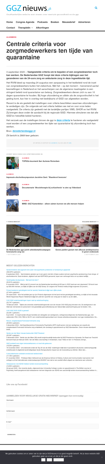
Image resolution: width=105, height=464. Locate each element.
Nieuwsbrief (68, 22)
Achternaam (10, 411)
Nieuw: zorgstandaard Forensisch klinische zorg (23, 321)
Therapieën (24, 27)
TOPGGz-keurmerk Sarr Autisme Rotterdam (41, 161)
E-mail (9, 422)
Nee (49, 460)
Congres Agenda (25, 22)
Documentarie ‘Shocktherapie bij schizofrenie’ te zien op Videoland (51, 187)
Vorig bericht (14, 221)
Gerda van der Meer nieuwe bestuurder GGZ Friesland (25, 333)
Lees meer (58, 460)
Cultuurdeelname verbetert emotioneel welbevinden (24, 353)
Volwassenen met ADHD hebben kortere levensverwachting (27, 364)
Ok (43, 460)
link (70, 143)
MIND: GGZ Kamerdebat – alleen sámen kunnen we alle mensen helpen (53, 203)
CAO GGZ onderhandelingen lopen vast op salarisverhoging (27, 300)
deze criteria (63, 120)
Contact (10, 27)
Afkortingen (42, 27)
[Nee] (102, 457)
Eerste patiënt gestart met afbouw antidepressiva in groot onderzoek (77, 250)
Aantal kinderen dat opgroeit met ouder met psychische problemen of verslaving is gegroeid (38, 270)
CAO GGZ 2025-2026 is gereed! (17, 310)
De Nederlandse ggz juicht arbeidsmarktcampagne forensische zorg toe (28, 250)
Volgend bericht (89, 221)
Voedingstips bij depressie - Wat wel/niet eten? (22, 280)
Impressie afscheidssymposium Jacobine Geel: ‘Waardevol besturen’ (36, 177)
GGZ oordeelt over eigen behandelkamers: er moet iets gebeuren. (29, 343)
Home (9, 22)
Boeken (55, 22)
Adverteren (84, 22)
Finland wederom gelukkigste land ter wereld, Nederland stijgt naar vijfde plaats (33, 290)
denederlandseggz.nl (24, 130)
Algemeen (11, 37)
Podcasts (42, 22)
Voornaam (10, 400)
